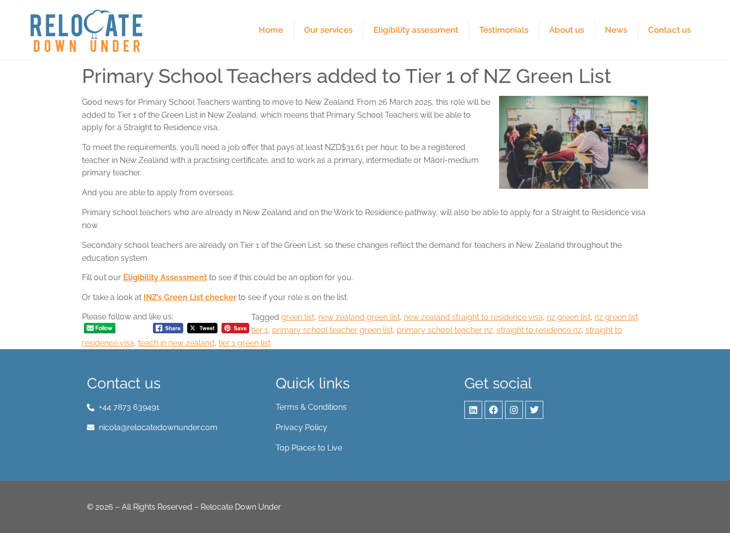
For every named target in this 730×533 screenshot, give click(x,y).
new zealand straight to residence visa (473, 317)
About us (566, 30)
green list (297, 317)
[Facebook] (494, 410)
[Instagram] (514, 410)
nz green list (568, 317)
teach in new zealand (176, 343)
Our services (328, 30)
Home (271, 30)
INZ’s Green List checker (190, 297)
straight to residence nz (539, 330)
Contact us (669, 30)
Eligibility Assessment (165, 277)
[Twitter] (534, 410)
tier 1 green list (245, 343)
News (616, 30)
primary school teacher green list (332, 330)
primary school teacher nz (445, 330)
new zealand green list (359, 317)
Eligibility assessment (415, 30)
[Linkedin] (473, 410)
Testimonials (503, 30)
